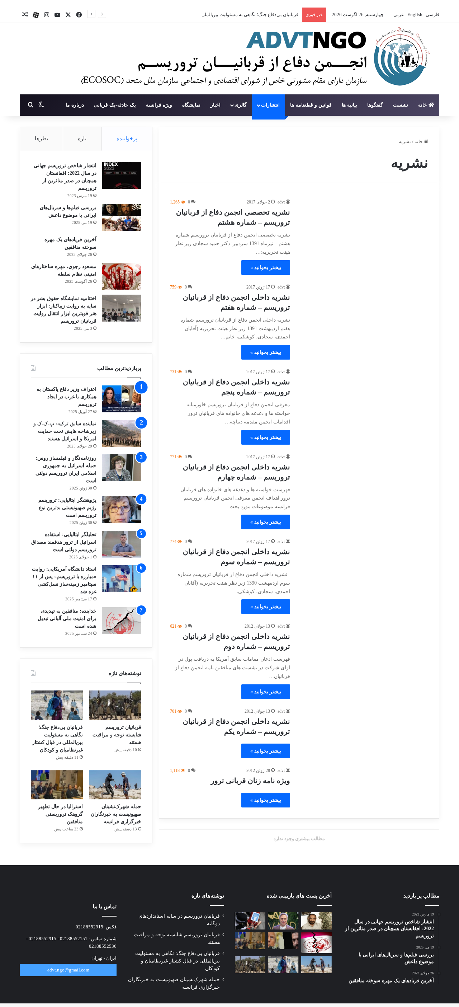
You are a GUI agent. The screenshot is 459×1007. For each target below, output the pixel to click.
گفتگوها (375, 105)
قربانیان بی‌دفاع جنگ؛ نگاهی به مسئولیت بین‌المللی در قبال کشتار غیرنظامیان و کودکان (214, 14)
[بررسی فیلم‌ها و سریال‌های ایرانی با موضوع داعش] (121, 217)
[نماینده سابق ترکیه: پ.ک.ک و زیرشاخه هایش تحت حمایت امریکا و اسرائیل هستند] (121, 433)
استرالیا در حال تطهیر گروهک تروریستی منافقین (60, 814)
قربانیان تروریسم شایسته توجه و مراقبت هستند (117, 735)
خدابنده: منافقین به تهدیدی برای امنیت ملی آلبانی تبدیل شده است (67, 618)
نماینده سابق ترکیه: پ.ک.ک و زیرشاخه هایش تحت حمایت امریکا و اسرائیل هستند (64, 431)
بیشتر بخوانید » (265, 267)
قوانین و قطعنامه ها (311, 105)
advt (281, 202)
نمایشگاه (191, 105)
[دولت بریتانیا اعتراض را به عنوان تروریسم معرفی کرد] (250, 920)
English (414, 14)
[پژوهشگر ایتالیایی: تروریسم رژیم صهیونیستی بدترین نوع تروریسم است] (121, 509)
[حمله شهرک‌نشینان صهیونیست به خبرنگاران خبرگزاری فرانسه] (115, 785)
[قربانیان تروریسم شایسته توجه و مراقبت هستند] (115, 705)
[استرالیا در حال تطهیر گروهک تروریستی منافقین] (57, 785)
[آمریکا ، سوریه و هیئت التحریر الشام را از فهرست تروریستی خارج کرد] (283, 940)
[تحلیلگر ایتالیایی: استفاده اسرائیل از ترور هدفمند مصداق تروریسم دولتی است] (121, 544)
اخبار (215, 105)
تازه (82, 138)
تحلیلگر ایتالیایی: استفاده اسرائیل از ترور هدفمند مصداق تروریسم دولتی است (63, 542)
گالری (241, 105)
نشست (400, 105)
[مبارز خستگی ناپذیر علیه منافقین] (316, 920)
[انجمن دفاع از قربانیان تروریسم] (251, 59)
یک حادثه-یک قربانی (115, 105)
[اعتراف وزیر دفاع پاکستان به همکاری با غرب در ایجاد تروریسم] (121, 398)
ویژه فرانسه (159, 105)
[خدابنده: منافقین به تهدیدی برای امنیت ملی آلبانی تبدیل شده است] (121, 620)
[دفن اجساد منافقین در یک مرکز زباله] (316, 942)
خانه (423, 105)
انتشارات (270, 105)
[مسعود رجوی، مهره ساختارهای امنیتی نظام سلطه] (121, 276)
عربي (398, 14)
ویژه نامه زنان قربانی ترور (250, 780)
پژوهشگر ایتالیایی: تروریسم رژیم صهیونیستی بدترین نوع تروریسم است (67, 507)
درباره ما (75, 105)
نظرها (41, 138)
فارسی (432, 14)
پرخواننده (127, 138)
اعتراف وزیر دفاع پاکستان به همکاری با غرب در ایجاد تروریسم (66, 397)
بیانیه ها (349, 105)
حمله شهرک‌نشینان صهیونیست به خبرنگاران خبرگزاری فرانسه (116, 814)
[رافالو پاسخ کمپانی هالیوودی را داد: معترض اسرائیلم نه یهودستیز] (283, 920)
